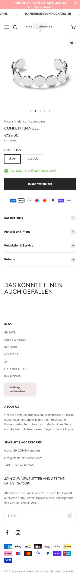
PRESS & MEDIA (15, 340)
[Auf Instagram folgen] (18, 533)
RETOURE (11, 347)
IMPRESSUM (13, 376)
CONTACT (11, 354)
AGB (7, 362)
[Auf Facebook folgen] (7, 533)
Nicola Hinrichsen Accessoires (24, 121)
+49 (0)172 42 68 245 (19, 465)
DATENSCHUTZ (15, 369)
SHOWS (10, 332)
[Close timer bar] (75, 3)
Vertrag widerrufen (17, 389)
